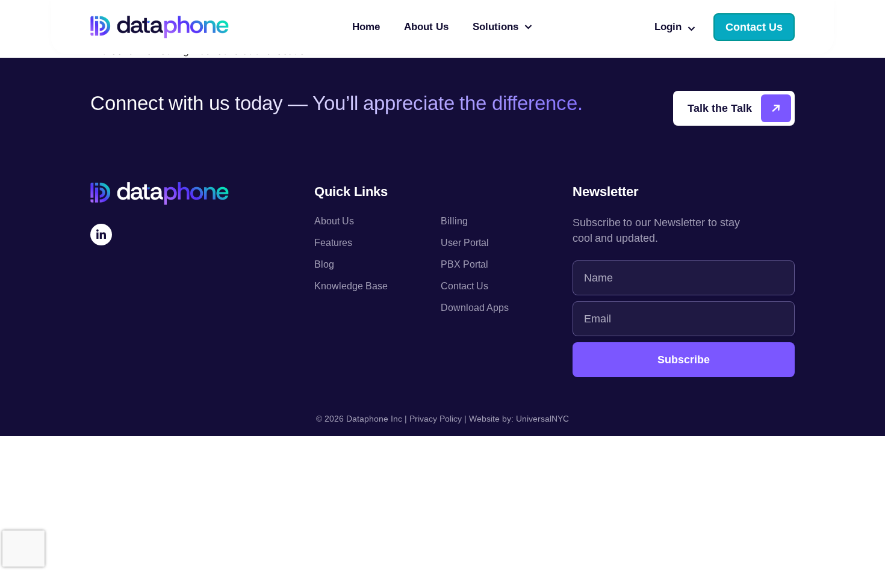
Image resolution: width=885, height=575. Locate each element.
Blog (324, 264)
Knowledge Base (351, 286)
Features (333, 243)
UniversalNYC (542, 418)
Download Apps (475, 308)
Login (668, 26)
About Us (426, 26)
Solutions (495, 26)
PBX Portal (464, 264)
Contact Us (464, 286)
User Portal (465, 243)
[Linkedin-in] (101, 234)
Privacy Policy (435, 418)
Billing (454, 221)
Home (366, 26)
